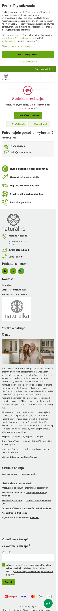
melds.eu (34, 517)
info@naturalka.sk (17, 289)
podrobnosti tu (27, 38)
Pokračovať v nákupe (29, 115)
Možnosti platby (29, 473)
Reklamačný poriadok (12, 500)
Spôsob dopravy (9, 473)
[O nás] (28, 352)
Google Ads (13, 38)
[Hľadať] (37, 77)
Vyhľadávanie (18, 124)
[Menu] (52, 77)
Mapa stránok (40, 124)
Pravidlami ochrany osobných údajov (29, 566)
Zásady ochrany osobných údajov (17, 46)
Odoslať (8, 582)
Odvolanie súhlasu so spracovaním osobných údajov (26, 508)
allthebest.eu (21, 512)
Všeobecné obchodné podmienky (17, 483)
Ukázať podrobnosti (28, 61)
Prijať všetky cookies (28, 54)
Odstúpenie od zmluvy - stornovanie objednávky (25, 487)
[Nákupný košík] (44, 77)
